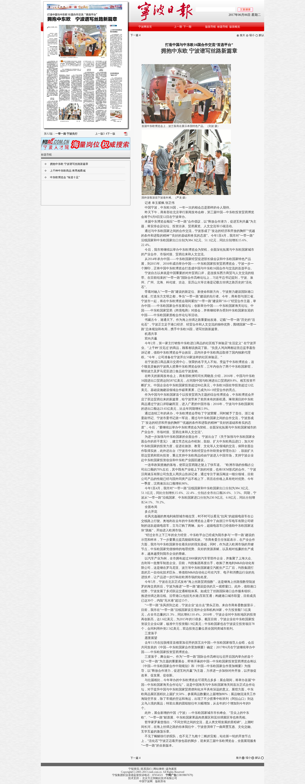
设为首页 (171, 768)
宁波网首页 (145, 26)
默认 (261, 35)
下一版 (110, 133)
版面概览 (234, 26)
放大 (242, 35)
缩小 (252, 35)
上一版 (99, 133)
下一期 (187, 26)
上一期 (178, 26)
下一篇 (135, 35)
